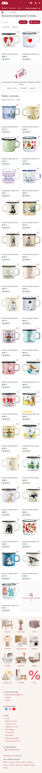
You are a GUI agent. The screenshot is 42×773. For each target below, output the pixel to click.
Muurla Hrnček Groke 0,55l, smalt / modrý (17, 573)
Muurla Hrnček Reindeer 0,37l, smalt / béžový (18, 254)
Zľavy (34, 682)
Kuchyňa (35, 649)
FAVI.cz (6, 762)
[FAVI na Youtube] (14, 709)
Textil (19, 8)
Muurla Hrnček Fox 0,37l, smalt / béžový (16, 222)
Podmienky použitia (12, 738)
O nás (7, 718)
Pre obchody (9, 732)
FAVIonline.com (8, 756)
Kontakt (8, 697)
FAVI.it (5, 765)
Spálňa (34, 666)
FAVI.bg (26, 765)
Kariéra (7, 700)
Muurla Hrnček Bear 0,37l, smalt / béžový (17, 542)
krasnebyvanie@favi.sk (15, 694)
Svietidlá (8, 649)
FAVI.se (11, 765)
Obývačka (21, 666)
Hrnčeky (13, 12)
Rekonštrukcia (22, 649)
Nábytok (4, 8)
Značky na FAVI (10, 724)
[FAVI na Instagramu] (10, 709)
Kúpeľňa (7, 666)
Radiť (24, 22)
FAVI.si (5, 768)
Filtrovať (36, 22)
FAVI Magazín (9, 729)
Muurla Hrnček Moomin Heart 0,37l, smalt (17, 54)
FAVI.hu (24, 762)
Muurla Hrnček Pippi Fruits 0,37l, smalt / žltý (18, 446)
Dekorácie (12, 8)
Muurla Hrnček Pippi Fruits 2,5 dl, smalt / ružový (19, 350)
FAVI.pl (12, 762)
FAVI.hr (31, 762)
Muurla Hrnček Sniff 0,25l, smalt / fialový (17, 510)
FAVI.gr (32, 765)
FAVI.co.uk (19, 765)
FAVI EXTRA (9, 735)
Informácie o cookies (12, 741)
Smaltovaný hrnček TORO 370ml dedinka (16, 605)
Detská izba (7, 682)
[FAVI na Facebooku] (6, 709)
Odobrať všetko (12, 88)
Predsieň (21, 682)
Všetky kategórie (31, 8)
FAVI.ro (18, 762)
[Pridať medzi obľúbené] (18, 32)
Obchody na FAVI (11, 721)
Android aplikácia (13, 749)
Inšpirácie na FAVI (11, 727)
